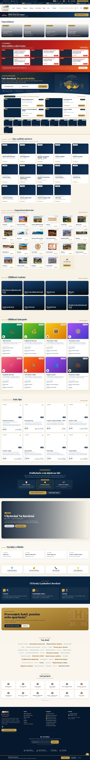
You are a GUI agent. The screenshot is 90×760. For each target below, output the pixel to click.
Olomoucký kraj (44, 647)
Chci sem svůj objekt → (82, 96)
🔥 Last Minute (38, 8)
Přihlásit (54, 8)
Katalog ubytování (27, 713)
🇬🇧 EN (57, 1)
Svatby (50, 647)
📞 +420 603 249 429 (5, 1)
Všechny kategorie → (84, 320)
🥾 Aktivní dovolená (50, 713)
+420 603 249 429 (73, 713)
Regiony (25, 8)
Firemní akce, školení (60, 647)
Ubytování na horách (64, 666)
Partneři (25, 722)
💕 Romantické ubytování (51, 720)
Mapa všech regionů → (84, 278)
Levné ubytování (43, 659)
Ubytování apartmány (65, 652)
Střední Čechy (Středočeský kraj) (27, 662)
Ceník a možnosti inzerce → (38, 492)
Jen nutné (74, 757)
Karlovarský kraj (48, 662)
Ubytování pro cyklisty (26, 656)
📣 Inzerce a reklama (28, 723)
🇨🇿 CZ (54, 1)
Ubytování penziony (39, 666)
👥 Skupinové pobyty (50, 723)
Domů (13, 8)
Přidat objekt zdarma (54, 492)
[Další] (21, 411)
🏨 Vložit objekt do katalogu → (8, 730)
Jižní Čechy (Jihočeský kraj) (32, 652)
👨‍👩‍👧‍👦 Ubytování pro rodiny (51, 717)
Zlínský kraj (51, 659)
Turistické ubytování (34, 650)
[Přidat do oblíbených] (20, 405)
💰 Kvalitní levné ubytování (51, 715)
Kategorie (19, 8)
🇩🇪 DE (60, 1)
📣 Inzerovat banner (83, 212)
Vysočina (36, 662)
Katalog (31, 8)
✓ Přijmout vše (65, 757)
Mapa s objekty (27, 717)
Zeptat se (25, 625)
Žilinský (22, 647)
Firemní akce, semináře (23, 643)
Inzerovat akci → (83, 67)
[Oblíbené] (81, 8)
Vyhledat (43, 86)
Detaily (79, 757)
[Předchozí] (3, 411)
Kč (63, 1)
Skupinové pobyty (27, 666)
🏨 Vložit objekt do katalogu (83, 1)
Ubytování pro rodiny (60, 663)
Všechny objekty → (84, 47)
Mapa (44, 8)
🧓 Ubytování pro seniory (51, 718)
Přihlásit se (54, 742)
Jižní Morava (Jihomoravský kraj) (33, 647)
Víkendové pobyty (52, 653)
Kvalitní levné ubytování (30, 659)
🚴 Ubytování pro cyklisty (51, 722)
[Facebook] (68, 1)
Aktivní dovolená (61, 659)
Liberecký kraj (42, 652)
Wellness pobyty (67, 650)
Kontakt (86, 8)
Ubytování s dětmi (67, 643)
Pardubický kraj (21, 652)
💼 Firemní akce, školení (51, 725)
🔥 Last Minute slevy (28, 715)
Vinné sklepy (48, 665)
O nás (48, 8)
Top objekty (65, 656)
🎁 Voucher (73, 1)
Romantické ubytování (37, 644)
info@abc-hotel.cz (73, 715)
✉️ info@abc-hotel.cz (15, 1)
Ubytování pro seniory (54, 644)
